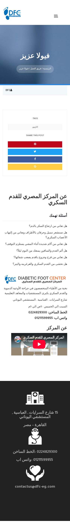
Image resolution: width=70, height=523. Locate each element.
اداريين (35, 127)
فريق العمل (35, 69)
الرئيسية (47, 69)
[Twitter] (35, 152)
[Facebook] (35, 159)
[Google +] (35, 167)
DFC (8, 90)
